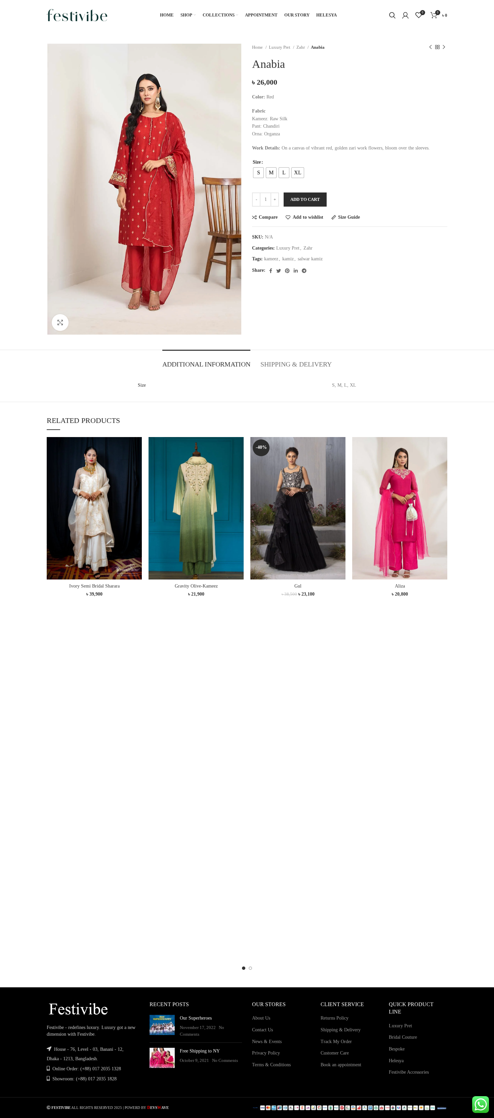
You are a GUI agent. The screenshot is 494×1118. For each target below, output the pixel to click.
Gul (297, 586)
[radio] (258, 173)
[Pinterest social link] (287, 270)
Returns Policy (334, 1018)
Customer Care (335, 1053)
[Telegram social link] (304, 270)
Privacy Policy (266, 1053)
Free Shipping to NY (200, 1051)
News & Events (267, 1041)
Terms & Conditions (271, 1064)
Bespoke (397, 1048)
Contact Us (262, 1029)
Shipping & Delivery (341, 1029)
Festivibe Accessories (409, 1072)
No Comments (225, 1060)
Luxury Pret (280, 47)
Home (258, 47)
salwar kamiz (310, 258)
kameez (271, 258)
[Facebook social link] (270, 270)
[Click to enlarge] (60, 322)
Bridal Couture (403, 1037)
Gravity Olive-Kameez (196, 586)
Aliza (400, 586)
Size (257, 162)
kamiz (288, 258)
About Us (261, 1018)
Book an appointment (341, 1064)
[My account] (405, 15)
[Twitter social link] (278, 270)
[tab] (206, 361)
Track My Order (336, 1041)
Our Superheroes (196, 1018)
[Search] (392, 15)
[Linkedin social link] (296, 270)
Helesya (396, 1060)
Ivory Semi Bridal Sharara (94, 586)
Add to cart (305, 199)
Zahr (301, 47)
